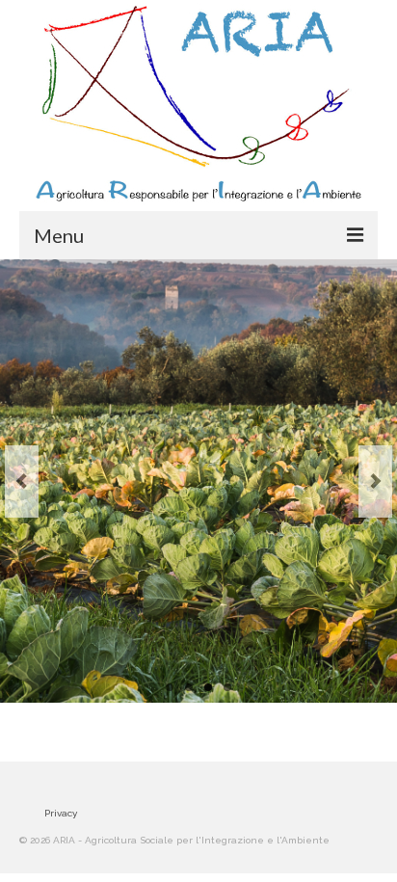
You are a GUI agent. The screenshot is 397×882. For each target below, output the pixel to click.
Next (375, 481)
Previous (22, 481)
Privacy (60, 813)
